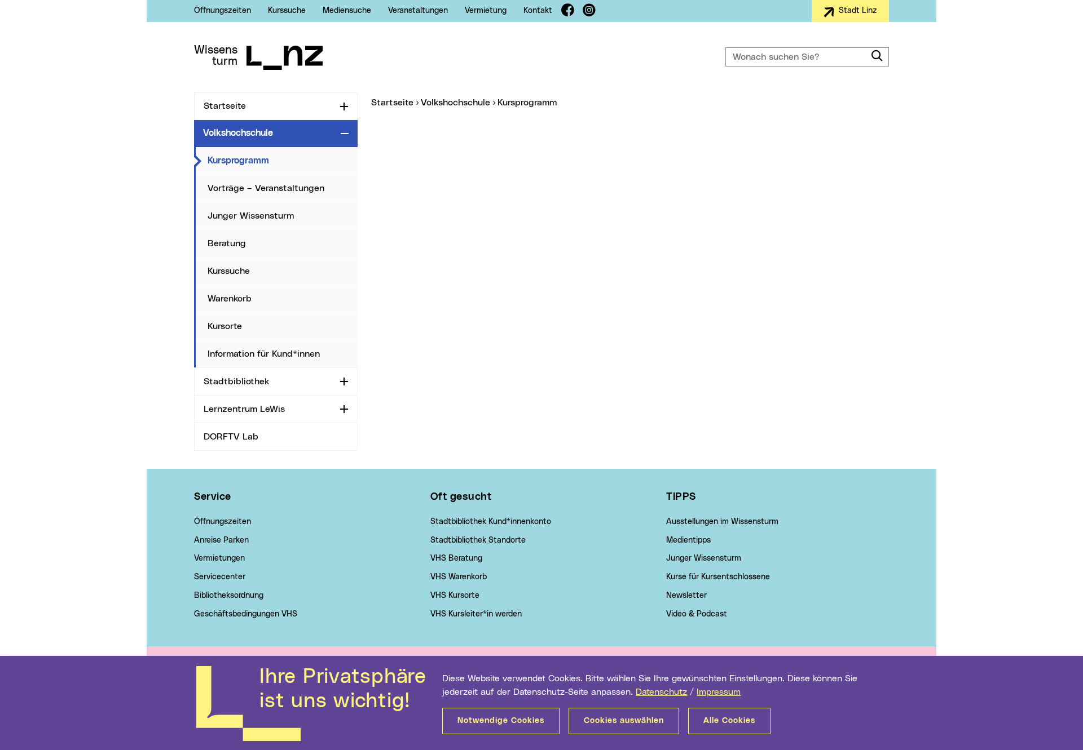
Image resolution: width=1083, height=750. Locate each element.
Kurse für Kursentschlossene (718, 577)
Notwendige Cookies (500, 721)
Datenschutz (661, 691)
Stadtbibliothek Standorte (478, 540)
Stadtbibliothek (236, 381)
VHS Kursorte (454, 596)
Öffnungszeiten (222, 11)
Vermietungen (219, 558)
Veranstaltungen (418, 11)
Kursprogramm (283, 160)
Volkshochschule (238, 132)
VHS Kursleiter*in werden (476, 614)
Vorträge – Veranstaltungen (266, 188)
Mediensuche (347, 11)
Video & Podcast (696, 614)
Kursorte (225, 326)
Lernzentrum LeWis (244, 409)
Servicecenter (219, 577)
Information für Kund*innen (264, 353)
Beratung (227, 243)
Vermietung (486, 11)
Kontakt (537, 11)
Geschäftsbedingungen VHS (245, 614)
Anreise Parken (221, 540)
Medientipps (688, 540)
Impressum (719, 691)
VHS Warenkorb (458, 577)
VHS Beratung (456, 558)
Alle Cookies (729, 721)
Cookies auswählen (624, 721)
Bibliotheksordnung (228, 596)
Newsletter (686, 596)
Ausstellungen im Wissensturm (722, 522)
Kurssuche (287, 11)
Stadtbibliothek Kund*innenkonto (490, 522)
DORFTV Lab (231, 436)
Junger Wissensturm (251, 215)
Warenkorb (230, 298)
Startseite (225, 105)
